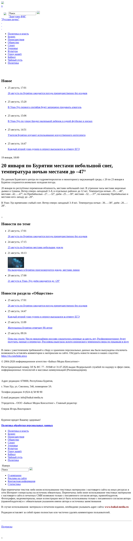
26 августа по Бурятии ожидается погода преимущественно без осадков (47, 93)
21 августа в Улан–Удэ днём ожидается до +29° (34, 281)
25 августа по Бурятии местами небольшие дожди (35, 247)
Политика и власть (18, 33)
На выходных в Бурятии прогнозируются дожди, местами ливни (44, 270)
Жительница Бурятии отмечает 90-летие (30, 327)
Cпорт (11, 45)
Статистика (14, 484)
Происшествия (16, 39)
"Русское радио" (10, 19)
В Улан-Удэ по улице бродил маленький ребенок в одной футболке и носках (50, 121)
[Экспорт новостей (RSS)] (66, 25)
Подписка (6, 526)
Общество (13, 42)
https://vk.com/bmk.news (14, 356)
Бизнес (11, 36)
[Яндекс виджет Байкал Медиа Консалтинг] (66, 28)
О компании (14, 475)
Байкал (12, 57)
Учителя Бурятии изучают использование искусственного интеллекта (46, 135)
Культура (13, 51)
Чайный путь (15, 60)
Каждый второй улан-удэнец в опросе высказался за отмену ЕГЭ (44, 149)
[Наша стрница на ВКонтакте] (66, 22)
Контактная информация (21, 481)
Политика (13, 62)
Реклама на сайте (17, 478)
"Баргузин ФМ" (17, 16)
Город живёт (15, 54)
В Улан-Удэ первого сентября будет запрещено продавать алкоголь (44, 107)
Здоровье (13, 48)
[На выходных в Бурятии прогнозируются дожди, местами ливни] (16, 267)
